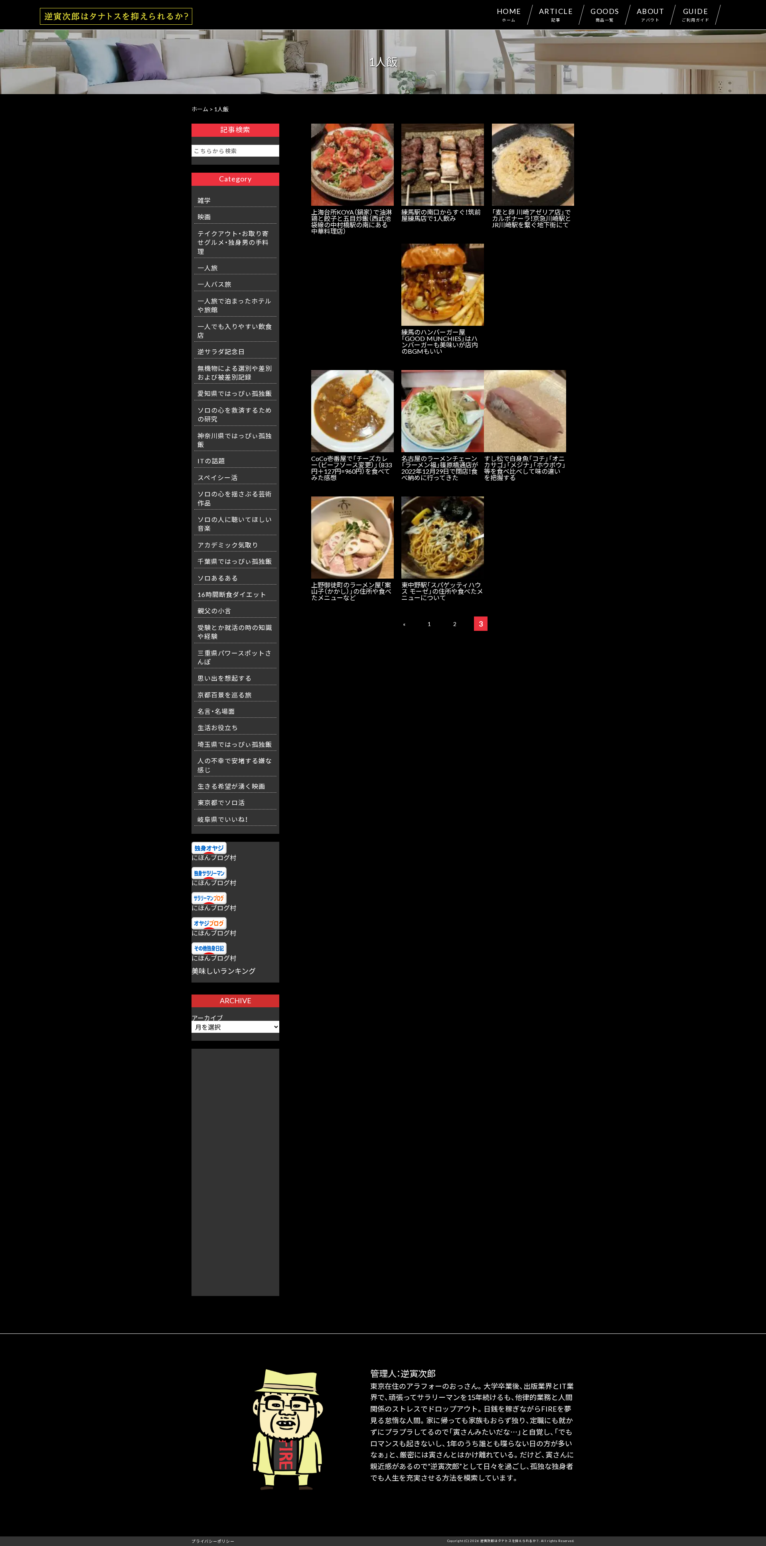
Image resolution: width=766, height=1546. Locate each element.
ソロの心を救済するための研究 (234, 414)
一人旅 (207, 267)
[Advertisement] (235, 1168)
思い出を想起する (224, 678)
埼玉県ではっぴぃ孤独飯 (234, 744)
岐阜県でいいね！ (222, 819)
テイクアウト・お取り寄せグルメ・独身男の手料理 (233, 242)
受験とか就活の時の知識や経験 (234, 631)
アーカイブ (207, 1017)
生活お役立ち (217, 727)
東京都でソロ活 (221, 802)
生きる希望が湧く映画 (231, 786)
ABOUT (651, 14)
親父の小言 (214, 610)
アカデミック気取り (228, 544)
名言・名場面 (216, 711)
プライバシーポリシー (213, 1541)
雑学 (204, 200)
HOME (509, 14)
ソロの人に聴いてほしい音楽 (234, 523)
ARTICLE (556, 14)
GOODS (604, 14)
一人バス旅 (214, 284)
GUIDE (695, 14)
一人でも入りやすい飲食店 (234, 330)
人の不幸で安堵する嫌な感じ (234, 765)
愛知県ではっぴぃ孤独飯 (234, 393)
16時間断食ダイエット (232, 594)
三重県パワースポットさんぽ (234, 657)
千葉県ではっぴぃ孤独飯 (234, 561)
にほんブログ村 (214, 857)
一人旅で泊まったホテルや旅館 (234, 305)
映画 (204, 216)
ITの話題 (211, 460)
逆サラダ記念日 (221, 351)
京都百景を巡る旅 (224, 694)
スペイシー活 (217, 477)
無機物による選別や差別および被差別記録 (234, 372)
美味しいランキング (224, 970)
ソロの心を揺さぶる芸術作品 (234, 498)
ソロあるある (217, 578)
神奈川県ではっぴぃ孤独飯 (234, 440)
